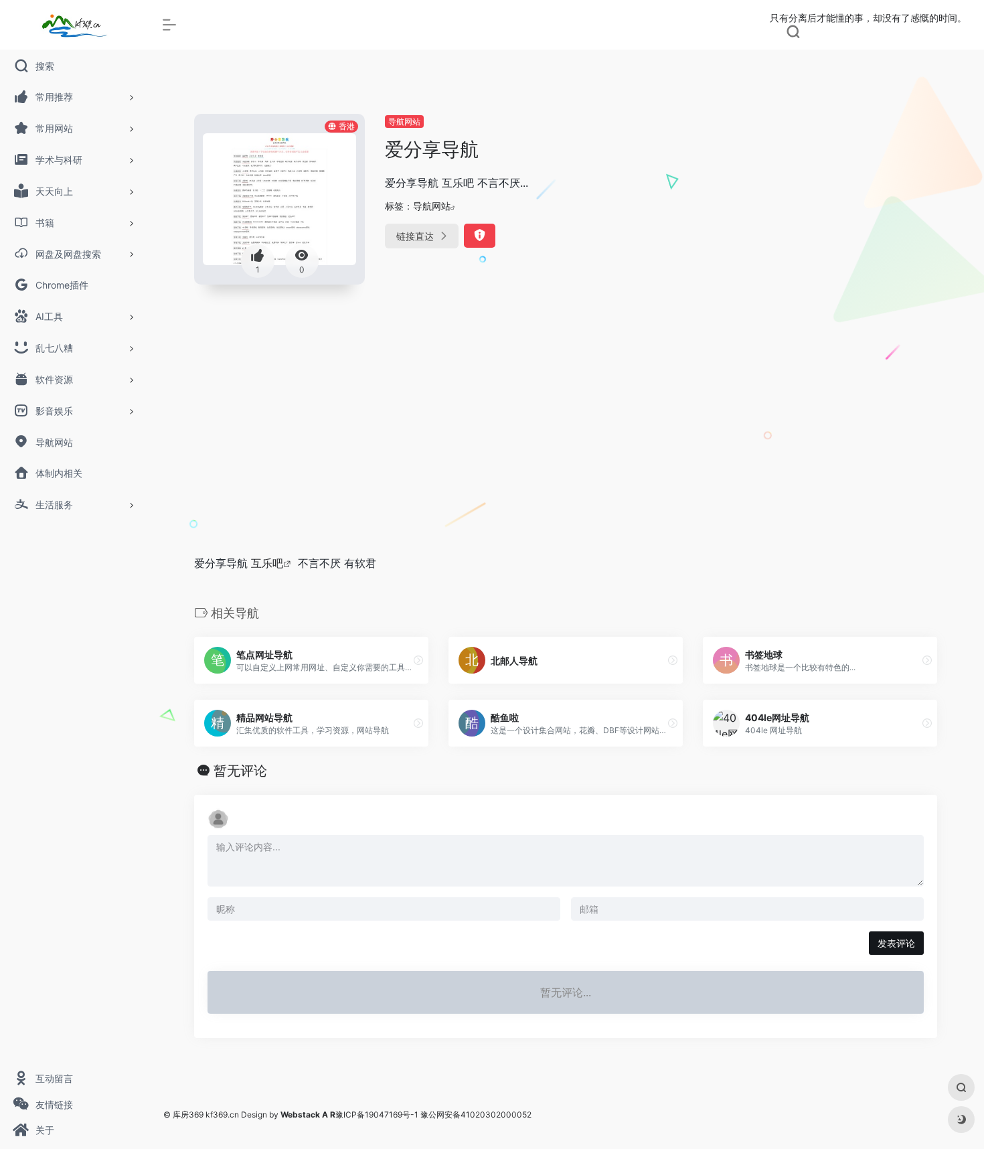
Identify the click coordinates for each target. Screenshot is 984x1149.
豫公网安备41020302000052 (475, 1114)
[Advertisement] (565, 442)
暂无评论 (240, 771)
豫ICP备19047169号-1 (376, 1114)
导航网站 (404, 122)
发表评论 (896, 943)
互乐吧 (267, 563)
